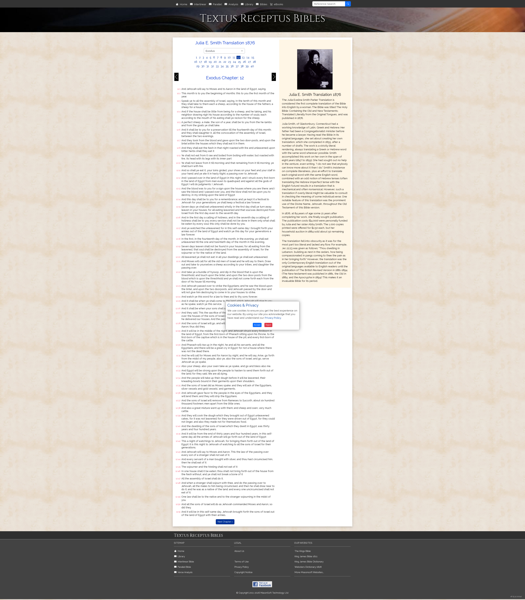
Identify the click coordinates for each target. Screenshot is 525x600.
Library (248, 4)
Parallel (217, 4)
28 (254, 61)
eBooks (278, 4)
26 (244, 61)
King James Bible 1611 (305, 556)
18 (205, 61)
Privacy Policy (241, 567)
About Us (239, 551)
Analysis (232, 4)
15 (253, 57)
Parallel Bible (184, 567)
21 (220, 61)
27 (249, 61)
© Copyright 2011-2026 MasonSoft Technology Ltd (262, 593)
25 (239, 61)
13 (243, 57)
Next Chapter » (225, 521)
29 (198, 66)
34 (222, 66)
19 (210, 61)
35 (227, 66)
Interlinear (199, 4)
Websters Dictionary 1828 (308, 567)
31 (208, 66)
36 (232, 66)
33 (217, 66)
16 (196, 61)
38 (242, 66)
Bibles (263, 4)
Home (182, 4)
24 (234, 61)
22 (225, 61)
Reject (268, 325)
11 (234, 57)
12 (238, 57)
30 (203, 66)
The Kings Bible (302, 551)
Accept (257, 325)
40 (252, 66)
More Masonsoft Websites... (309, 572)
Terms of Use (241, 561)
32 (212, 66)
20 (215, 61)
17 (201, 61)
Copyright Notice (243, 572)
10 (229, 57)
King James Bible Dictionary (308, 561)
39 (247, 66)
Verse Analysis (184, 572)
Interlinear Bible (185, 561)
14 (248, 57)
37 (237, 66)
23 (230, 61)
